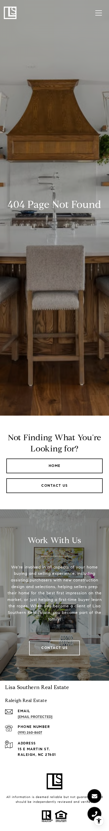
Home (55, 466)
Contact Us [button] (54, 485)
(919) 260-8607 (30, 732)
